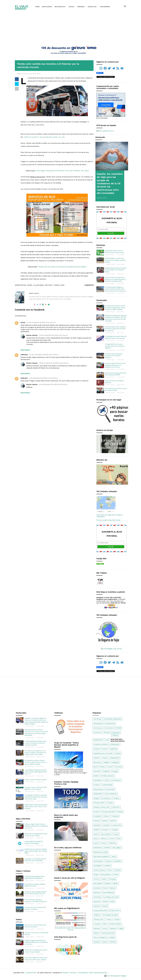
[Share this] (17, 79)
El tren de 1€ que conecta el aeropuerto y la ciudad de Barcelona (113, 355)
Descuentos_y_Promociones (104, 789)
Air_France (109, 728)
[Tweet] (17, 84)
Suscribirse (105, 6)
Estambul (116, 807)
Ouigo (96, 874)
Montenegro (98, 861)
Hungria (115, 830)
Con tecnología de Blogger (116, 976)
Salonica (97, 892)
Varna (105, 928)
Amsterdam (114, 744)
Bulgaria (106, 771)
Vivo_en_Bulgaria (100, 937)
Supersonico (115, 910)
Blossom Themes (69, 973)
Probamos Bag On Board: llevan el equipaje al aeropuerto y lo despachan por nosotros (115, 365)
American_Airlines (100, 744)
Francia (96, 821)
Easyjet (96, 798)
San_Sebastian (108, 892)
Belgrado (115, 762)
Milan (114, 856)
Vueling (96, 942)
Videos (96, 933)
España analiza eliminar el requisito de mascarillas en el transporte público (116, 269)
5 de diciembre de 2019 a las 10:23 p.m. (43, 378)
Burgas (115, 771)
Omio (110, 870)
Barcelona (97, 762)
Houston (105, 830)
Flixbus (106, 816)
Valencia (97, 928)
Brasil (110, 767)
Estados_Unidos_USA (101, 807)
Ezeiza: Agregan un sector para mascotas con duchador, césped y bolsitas (115, 260)
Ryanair (112, 888)
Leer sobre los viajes (103, 515)
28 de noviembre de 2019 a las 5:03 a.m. (54, 363)
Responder (25, 350)
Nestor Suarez (34, 293)
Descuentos (59, 6)
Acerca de (92, 6)
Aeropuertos (20, 285)
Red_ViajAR (98, 883)
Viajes (71, 6)
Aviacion (97, 758)
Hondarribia (116, 825)
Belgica (106, 762)
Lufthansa (112, 843)
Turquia (97, 924)
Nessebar (117, 861)
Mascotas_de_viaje (100, 852)
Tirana (108, 919)
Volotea (112, 937)
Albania (106, 732)
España (110, 803)
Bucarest (97, 771)
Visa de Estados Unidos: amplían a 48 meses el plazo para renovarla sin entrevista (115, 328)
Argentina (113, 749)
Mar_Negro (117, 847)
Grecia (104, 821)
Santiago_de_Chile (111, 897)
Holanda (106, 825)
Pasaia (115, 874)
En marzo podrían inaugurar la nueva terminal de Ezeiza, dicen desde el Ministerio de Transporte (115, 289)
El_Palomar (39, 285)
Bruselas (118, 767)
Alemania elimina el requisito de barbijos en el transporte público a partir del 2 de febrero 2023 (115, 279)
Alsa (107, 740)
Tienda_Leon (59, 285)
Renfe (115, 883)
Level (103, 843)
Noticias (49, 285)
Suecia (105, 906)
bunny (23, 322)
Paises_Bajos (105, 874)
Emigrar (81, 6)
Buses (30, 285)
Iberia (96, 834)
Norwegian (97, 865)
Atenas (117, 753)
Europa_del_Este (108, 812)
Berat (96, 767)
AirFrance (97, 732)
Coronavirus (116, 780)
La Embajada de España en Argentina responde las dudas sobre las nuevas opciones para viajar (35, 797)
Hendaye (97, 825)
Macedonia (98, 847)
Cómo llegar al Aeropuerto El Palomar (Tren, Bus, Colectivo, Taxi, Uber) (62, 171)
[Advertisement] (70, 30)
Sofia (112, 901)
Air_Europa (98, 728)
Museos (108, 861)
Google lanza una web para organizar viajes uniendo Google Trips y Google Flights (35, 851)
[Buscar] (125, 6)
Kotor (119, 838)
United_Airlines (115, 924)
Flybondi (115, 816)
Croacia (96, 785)
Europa (96, 812)
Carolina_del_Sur (107, 776)
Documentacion (111, 794)
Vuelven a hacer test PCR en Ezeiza (35, 779)
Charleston (98, 780)
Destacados (47, 6)
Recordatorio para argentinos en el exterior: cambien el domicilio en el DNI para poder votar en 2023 (35, 752)
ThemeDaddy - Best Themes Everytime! (92, 973)
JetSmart (103, 838)
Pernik (96, 879)
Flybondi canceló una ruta (54, 137)
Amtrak (96, 749)
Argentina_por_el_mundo (103, 753)
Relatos (107, 883)
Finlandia (97, 816)
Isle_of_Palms (106, 834)
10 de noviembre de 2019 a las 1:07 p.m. (41, 322)
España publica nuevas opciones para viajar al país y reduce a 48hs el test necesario (35, 806)
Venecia (113, 928)
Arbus (104, 749)
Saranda (97, 901)
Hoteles (96, 830)
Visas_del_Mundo (107, 933)
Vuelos (104, 942)
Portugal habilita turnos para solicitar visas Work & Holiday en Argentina (115, 346)
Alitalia (115, 735)
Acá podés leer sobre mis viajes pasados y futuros (70, 929)
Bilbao (103, 767)
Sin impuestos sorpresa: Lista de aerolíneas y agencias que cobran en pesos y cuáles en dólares (115, 307)
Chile (106, 780)
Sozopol (96, 906)
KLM (112, 838)
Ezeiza (120, 812)
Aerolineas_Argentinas (112, 719)
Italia (95, 838)
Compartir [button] (89, 285)
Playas (103, 879)
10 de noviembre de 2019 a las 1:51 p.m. (53, 335)
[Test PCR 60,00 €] (105, 131)
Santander (97, 897)
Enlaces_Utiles (99, 803)
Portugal (112, 879)
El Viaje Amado (21, 7)
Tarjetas (96, 915)
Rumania (97, 888)
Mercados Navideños (101, 856)
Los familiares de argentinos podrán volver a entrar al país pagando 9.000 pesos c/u (35, 771)
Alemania (116, 732)
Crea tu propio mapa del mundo (108, 520)
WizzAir (113, 942)
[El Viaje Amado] (100, 564)
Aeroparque (98, 723)
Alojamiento (98, 740)
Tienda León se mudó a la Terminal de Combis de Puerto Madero (62, 267)
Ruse (105, 888)
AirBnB (118, 728)
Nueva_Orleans (99, 870)
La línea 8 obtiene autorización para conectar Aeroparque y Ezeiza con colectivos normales (35, 743)
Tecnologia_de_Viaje (110, 915)
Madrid (107, 847)
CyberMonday (107, 785)
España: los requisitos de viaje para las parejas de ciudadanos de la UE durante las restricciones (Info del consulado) (110, 183)
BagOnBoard (114, 758)
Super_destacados (100, 910)
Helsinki (113, 821)
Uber (104, 924)
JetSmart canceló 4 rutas (33, 137)
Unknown (24, 354)
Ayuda (105, 758)
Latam (96, 843)
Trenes (116, 919)
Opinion (117, 870)
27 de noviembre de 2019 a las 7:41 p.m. (44, 354)
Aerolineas (97, 719)
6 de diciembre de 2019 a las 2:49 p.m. (53, 384)
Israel (116, 834)
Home (37, 6)
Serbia (105, 901)
